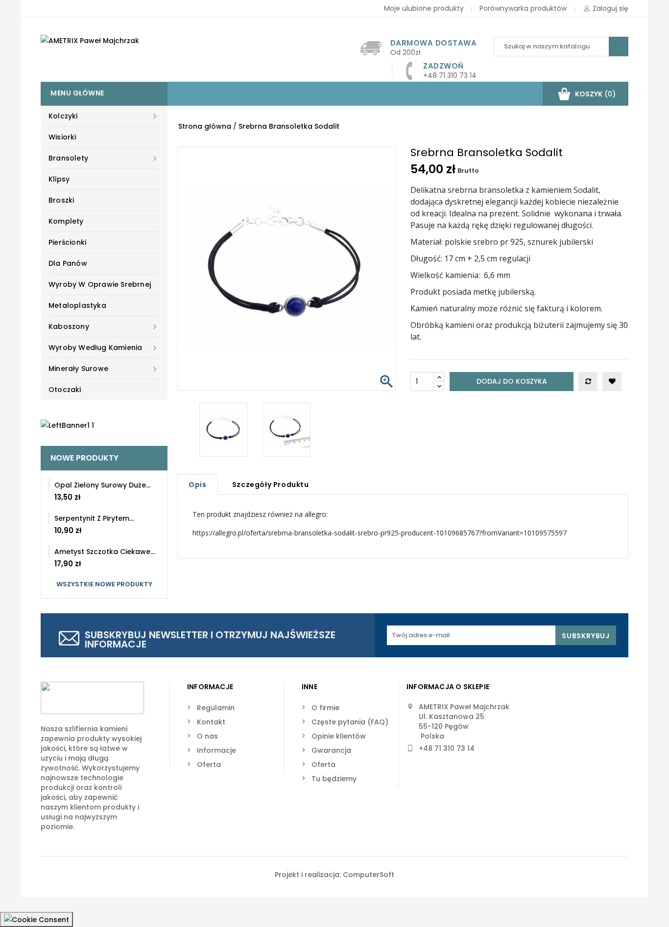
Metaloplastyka (77, 305)
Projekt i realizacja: (309, 875)
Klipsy (59, 179)
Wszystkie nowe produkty (104, 584)
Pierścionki (67, 242)
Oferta (209, 764)
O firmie (325, 708)
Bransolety (104, 158)
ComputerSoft (368, 875)
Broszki (61, 200)
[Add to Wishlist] (611, 381)
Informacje (216, 750)
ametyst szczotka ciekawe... (104, 551)
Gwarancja (331, 750)
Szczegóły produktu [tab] (270, 484)
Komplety (66, 221)
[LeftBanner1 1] (67, 425)
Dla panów (67, 263)
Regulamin (216, 708)
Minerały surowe (104, 369)
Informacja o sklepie (447, 687)
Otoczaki (64, 389)
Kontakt (211, 722)
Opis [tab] (197, 484)
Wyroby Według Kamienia (104, 348)
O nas (207, 736)
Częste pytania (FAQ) (349, 722)
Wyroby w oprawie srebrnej (99, 284)
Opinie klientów (338, 736)
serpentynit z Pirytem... (94, 518)
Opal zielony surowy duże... (102, 485)
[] (618, 46)
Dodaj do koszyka (512, 381)
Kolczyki (104, 116)
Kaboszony (104, 327)
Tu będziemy (334, 779)
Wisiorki (62, 137)
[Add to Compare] (587, 381)
